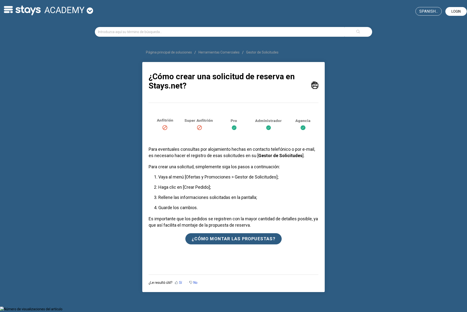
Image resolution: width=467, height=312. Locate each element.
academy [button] (65, 10)
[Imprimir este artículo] (314, 84)
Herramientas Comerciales (219, 52)
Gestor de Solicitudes (262, 52)
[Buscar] (358, 32)
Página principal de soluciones (169, 52)
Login (456, 11)
